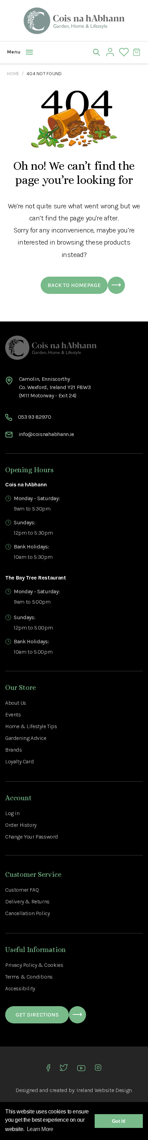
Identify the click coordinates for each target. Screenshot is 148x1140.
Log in (12, 813)
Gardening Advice (25, 738)
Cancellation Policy (27, 913)
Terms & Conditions (29, 976)
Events (13, 714)
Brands (13, 749)
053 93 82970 (34, 417)
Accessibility (20, 988)
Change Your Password (31, 836)
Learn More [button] (40, 1129)
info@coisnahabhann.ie (46, 434)
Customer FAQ (22, 889)
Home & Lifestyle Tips (31, 726)
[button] (12, 52)
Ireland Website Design (104, 1090)
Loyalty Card (19, 761)
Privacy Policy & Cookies (34, 965)
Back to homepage (74, 285)
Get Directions (37, 1014)
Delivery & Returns (27, 901)
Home (13, 74)
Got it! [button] (119, 1121)
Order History (20, 825)
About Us (15, 703)
